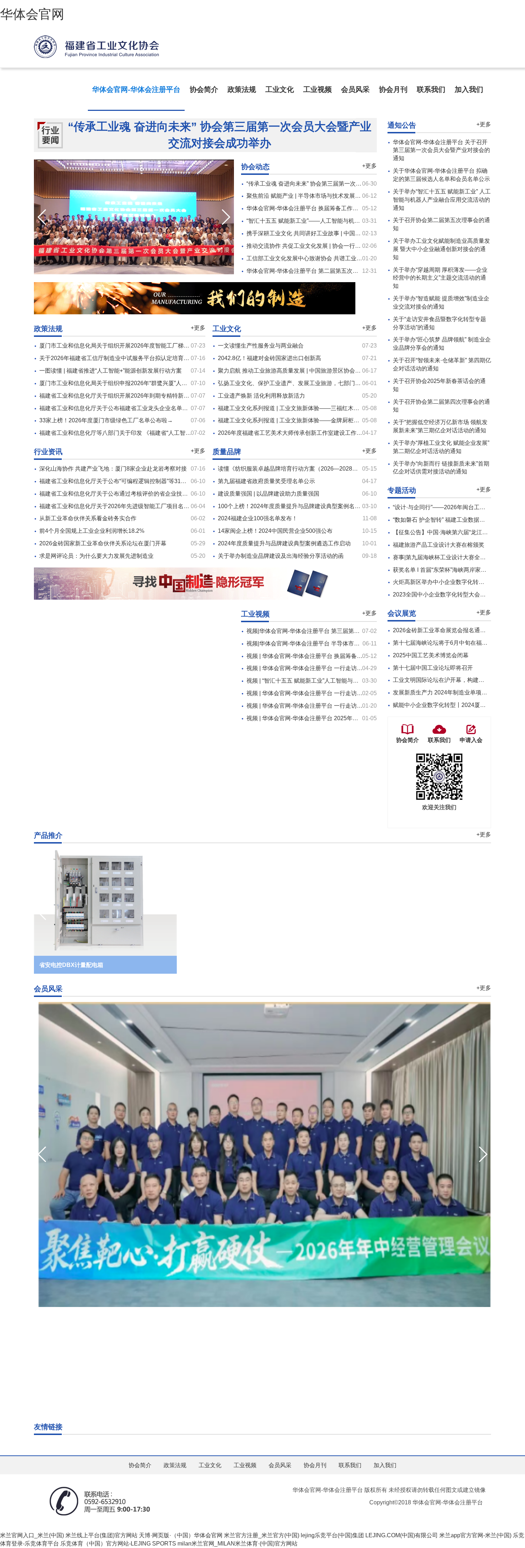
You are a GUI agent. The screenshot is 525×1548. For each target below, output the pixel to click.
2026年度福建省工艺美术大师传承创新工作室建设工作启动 (293, 433)
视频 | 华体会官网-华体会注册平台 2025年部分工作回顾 (316, 718)
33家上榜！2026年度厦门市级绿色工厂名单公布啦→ (106, 420)
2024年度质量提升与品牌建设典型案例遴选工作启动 (284, 543)
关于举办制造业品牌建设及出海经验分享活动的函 (281, 556)
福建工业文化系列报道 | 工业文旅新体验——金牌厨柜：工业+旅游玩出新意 (313, 420)
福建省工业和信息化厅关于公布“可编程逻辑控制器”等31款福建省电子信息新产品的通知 (150, 481)
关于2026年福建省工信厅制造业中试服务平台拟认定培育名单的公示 (125, 358)
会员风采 (355, 89)
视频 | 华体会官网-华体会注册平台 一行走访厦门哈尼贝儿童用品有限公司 (338, 693)
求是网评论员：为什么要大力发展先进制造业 (96, 556)
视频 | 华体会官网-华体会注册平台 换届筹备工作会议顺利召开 (324, 656)
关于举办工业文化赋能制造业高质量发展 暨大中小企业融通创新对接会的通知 (441, 249)
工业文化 (279, 89)
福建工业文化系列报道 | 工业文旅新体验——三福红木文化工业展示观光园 (311, 408)
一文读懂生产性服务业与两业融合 (261, 346)
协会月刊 (393, 89)
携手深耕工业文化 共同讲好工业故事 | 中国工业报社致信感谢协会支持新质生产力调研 (355, 233)
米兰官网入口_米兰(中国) (32, 1535)
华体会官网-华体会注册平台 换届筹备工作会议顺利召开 (316, 208)
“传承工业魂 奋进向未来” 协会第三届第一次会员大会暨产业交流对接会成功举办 (219, 134)
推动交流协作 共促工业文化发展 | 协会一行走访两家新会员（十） (329, 246)
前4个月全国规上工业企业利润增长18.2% (91, 531)
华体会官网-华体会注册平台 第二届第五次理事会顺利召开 (319, 271)
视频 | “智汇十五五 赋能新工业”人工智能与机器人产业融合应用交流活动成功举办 (348, 681)
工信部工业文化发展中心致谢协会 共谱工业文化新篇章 (315, 258)
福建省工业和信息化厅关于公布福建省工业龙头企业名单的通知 (119, 408)
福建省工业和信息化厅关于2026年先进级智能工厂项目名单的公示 (122, 506)
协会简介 (204, 89)
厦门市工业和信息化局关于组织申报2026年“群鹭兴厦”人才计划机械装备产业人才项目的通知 (156, 383)
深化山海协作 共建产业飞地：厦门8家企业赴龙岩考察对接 (113, 469)
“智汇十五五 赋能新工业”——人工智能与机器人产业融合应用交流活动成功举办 (346, 221)
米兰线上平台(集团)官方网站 (101, 1535)
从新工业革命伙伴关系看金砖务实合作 (87, 518)
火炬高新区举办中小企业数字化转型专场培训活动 (456, 582)
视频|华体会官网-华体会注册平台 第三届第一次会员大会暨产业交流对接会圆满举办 (351, 631)
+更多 (369, 166)
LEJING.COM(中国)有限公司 (401, 1535)
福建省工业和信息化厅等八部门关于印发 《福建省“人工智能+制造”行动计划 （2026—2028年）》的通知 (171, 433)
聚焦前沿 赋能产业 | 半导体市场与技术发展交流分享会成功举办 (326, 196)
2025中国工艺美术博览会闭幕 (431, 655)
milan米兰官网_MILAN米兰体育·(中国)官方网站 (238, 1543)
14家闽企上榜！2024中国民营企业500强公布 (275, 531)
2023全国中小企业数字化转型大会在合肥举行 (451, 594)
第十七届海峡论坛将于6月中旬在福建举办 (446, 643)
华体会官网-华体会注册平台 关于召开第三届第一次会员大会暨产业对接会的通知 (441, 150)
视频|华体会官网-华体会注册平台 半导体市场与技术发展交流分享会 (331, 643)
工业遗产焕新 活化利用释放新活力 (261, 396)
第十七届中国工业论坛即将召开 (433, 668)
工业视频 (317, 89)
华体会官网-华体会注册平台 (136, 89)
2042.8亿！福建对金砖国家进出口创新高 (269, 358)
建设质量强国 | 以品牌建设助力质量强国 (268, 494)
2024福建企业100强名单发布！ (258, 518)
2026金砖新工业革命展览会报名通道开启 (445, 630)
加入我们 (469, 89)
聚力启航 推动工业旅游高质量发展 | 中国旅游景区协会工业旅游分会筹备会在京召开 (323, 371)
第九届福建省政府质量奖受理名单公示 (266, 481)
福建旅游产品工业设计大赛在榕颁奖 (438, 545)
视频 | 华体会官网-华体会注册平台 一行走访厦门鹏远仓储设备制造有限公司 (341, 706)
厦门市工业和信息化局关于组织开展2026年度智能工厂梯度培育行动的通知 (134, 346)
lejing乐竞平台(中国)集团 (332, 1535)
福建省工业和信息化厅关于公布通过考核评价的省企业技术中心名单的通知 (133, 494)
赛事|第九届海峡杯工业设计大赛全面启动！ (448, 557)
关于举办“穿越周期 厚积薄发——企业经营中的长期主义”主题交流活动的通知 (440, 278)
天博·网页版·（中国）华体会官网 (180, 1535)
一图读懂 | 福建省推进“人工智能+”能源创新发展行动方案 (110, 371)
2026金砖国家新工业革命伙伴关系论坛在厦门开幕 (102, 543)
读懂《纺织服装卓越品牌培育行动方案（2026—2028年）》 (293, 469)
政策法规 (242, 89)
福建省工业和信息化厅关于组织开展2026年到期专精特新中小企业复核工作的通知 (142, 396)
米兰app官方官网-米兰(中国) (475, 1535)
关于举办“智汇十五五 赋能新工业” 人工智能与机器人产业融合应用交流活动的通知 (442, 199)
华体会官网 (32, 14)
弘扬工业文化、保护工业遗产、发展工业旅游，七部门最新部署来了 (303, 383)
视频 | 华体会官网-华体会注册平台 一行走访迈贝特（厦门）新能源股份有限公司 (347, 668)
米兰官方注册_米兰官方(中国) (261, 1535)
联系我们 (431, 89)
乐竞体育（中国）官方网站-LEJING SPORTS (118, 1543)
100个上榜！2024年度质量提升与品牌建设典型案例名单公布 (295, 506)
